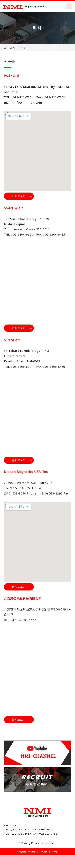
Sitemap (49, 843)
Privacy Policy (30, 843)
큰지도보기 (19, 196)
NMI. (33, 851)
